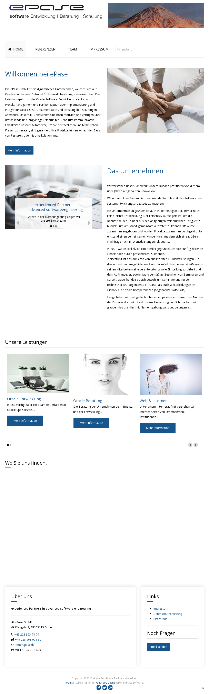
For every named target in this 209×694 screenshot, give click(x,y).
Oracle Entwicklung (24, 398)
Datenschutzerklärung (167, 614)
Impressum (160, 608)
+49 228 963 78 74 (26, 634)
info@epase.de (24, 645)
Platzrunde (160, 619)
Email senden (158, 647)
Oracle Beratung (87, 400)
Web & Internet (153, 400)
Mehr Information (19, 150)
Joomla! (70, 682)
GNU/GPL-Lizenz (105, 682)
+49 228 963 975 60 (28, 639)
